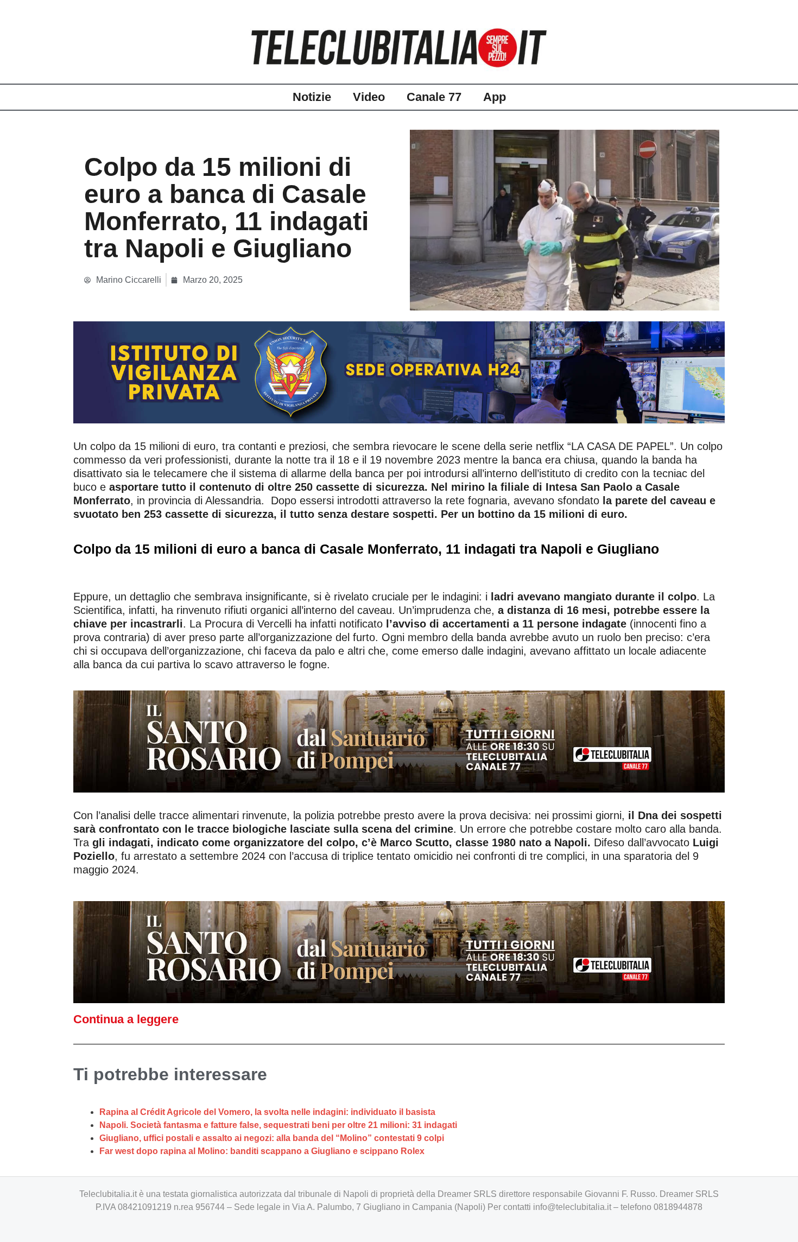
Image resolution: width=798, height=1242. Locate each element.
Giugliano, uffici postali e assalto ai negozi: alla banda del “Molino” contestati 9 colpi (271, 1138)
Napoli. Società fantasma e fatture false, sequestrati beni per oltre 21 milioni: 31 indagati (278, 1125)
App (494, 97)
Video (369, 97)
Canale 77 (434, 97)
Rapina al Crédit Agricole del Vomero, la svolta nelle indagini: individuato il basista (267, 1112)
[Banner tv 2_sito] (399, 740)
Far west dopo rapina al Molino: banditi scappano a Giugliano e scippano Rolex (262, 1151)
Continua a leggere (126, 1019)
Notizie (312, 97)
